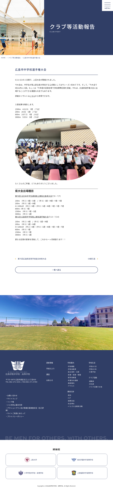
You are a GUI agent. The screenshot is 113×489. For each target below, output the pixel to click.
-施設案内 (71, 383)
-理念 (69, 395)
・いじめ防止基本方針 (14, 405)
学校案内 (71, 363)
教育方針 (71, 391)
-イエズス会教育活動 (75, 406)
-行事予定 (92, 372)
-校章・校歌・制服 (74, 375)
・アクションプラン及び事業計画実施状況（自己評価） (25, 409)
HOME (3, 58)
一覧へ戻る (56, 269)
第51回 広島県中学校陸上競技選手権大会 (31, 216)
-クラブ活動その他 (95, 387)
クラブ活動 (93, 377)
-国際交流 (71, 401)
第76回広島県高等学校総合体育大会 (31, 258)
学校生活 (92, 363)
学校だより (50, 368)
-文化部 (91, 384)
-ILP (69, 398)
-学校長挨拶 (72, 369)
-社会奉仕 (71, 403)
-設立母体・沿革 (73, 372)
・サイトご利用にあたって (15, 413)
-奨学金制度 (72, 377)
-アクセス (71, 386)
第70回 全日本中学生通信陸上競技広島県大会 (33, 196)
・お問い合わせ (11, 395)
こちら (32, 96)
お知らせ (49, 380)
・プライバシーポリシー (15, 416)
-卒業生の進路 (73, 380)
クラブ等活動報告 (14, 58)
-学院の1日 (93, 366)
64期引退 (92, 258)
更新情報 (49, 363)
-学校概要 (71, 366)
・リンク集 (10, 402)
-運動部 (91, 381)
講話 (48, 374)
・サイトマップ (11, 398)
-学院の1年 (93, 369)
